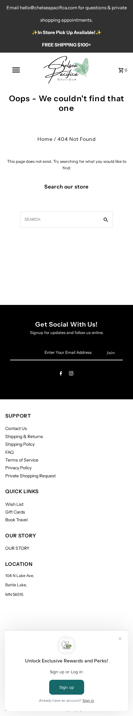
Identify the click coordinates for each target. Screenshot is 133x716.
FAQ (9, 452)
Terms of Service (21, 460)
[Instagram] (71, 374)
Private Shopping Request (30, 476)
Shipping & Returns (24, 436)
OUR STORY (17, 548)
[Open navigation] (17, 70)
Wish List (14, 504)
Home (45, 139)
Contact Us (16, 428)
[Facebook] (61, 374)
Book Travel (16, 520)
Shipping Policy (20, 444)
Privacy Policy (18, 468)
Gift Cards (15, 512)
